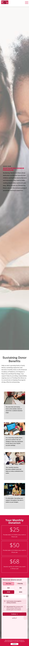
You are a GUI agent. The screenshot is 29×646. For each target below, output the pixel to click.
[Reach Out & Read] (4, 2)
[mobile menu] (27, 2)
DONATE (14, 644)
